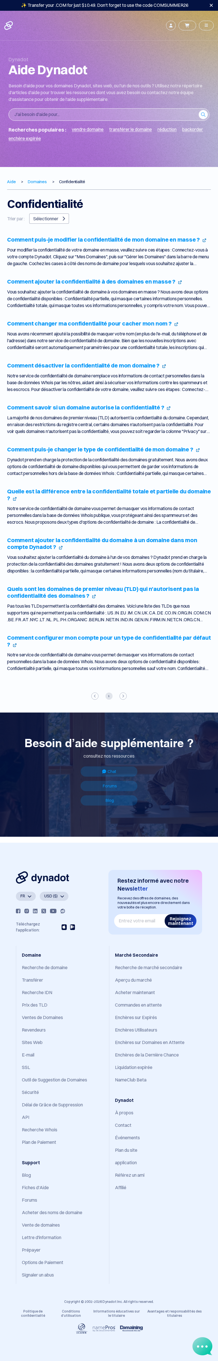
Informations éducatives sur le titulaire (116, 1313)
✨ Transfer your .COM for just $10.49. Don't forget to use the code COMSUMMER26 (104, 5)
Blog (110, 800)
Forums (110, 786)
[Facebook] (18, 911)
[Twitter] (43, 911)
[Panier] (187, 25)
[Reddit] (62, 911)
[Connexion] (171, 25)
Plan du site (126, 1150)
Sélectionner (45, 218)
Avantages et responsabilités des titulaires (174, 1313)
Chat (112, 771)
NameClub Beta (130, 1080)
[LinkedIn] (35, 911)
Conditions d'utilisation (71, 1313)
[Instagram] (26, 911)
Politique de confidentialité (33, 1313)
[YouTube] (53, 911)
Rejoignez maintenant (180, 921)
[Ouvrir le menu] (206, 25)
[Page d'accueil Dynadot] (9, 25)
